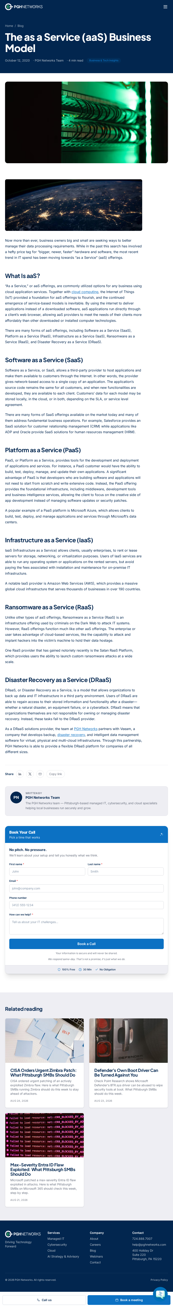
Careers (95, 1244)
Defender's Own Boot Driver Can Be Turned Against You (126, 1072)
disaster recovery (71, 735)
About (94, 1238)
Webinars (96, 1256)
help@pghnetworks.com (149, 1244)
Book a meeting (131, 1300)
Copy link (55, 774)
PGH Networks (85, 729)
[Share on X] (30, 774)
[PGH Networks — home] (24, 6)
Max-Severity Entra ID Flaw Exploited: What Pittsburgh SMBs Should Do (42, 1169)
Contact (95, 1262)
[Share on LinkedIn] (20, 774)
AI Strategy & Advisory (63, 1256)
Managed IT (55, 1238)
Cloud (51, 1250)
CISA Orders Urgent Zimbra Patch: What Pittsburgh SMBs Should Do (43, 1072)
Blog (21, 25)
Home (9, 25)
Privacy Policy (159, 1279)
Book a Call (86, 944)
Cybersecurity (57, 1244)
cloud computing (85, 292)
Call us (47, 1300)
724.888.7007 (142, 1238)
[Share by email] (40, 774)
